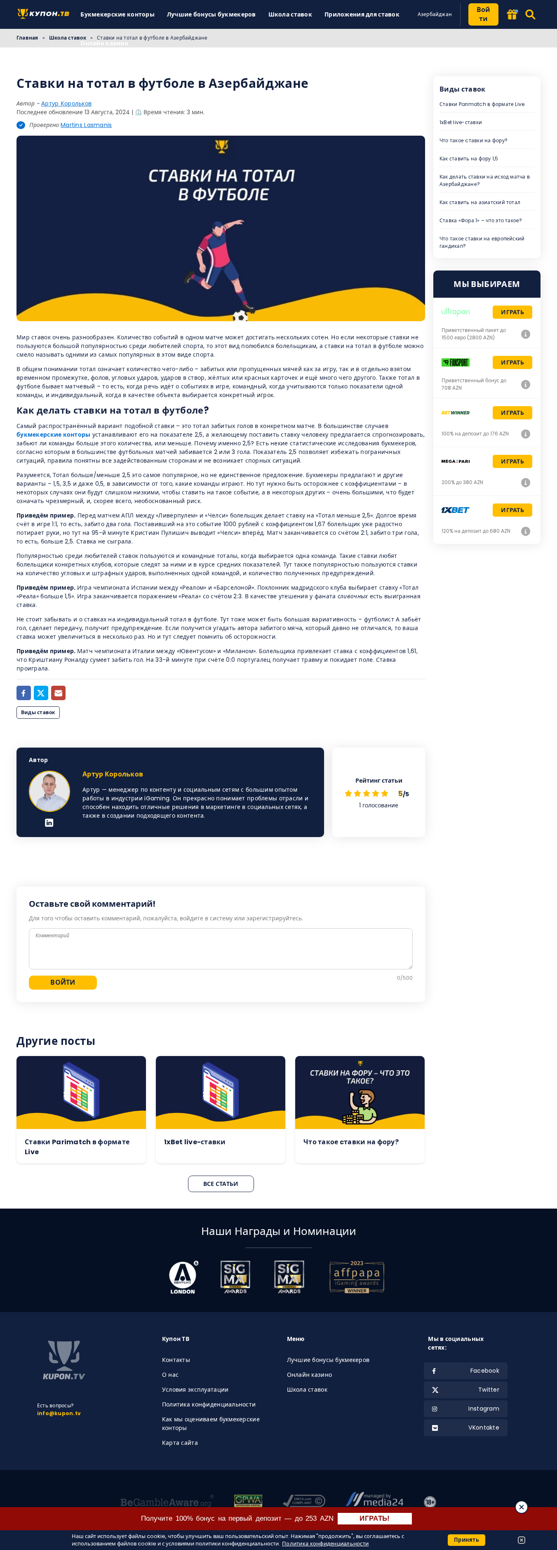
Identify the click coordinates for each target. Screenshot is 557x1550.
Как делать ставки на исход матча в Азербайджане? (484, 180)
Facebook (484, 1371)
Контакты (176, 1360)
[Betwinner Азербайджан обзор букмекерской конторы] (525, 433)
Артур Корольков (66, 103)
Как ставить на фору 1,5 (468, 158)
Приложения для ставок (362, 14)
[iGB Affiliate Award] (183, 1277)
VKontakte (483, 1427)
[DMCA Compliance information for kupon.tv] (304, 1502)
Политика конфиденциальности (209, 1404)
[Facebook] (23, 693)
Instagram (483, 1408)
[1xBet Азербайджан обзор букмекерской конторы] (525, 531)
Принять (466, 1540)
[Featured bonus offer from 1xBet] (512, 15)
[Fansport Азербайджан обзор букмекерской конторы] (525, 384)
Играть (512, 312)
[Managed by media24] (374, 1502)
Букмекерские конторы (117, 14)
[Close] (521, 1507)
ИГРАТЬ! (375, 1518)
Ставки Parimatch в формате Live (481, 104)
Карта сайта (180, 1443)
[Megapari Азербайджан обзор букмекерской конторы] (525, 482)
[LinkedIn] (49, 823)
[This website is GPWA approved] (248, 1502)
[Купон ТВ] (45, 14)
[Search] (531, 14)
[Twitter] (41, 693)
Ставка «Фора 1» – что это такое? (480, 220)
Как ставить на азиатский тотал (479, 202)
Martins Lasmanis (86, 125)
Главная (27, 37)
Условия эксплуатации (195, 1389)
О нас (170, 1375)
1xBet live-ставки (460, 122)
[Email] (58, 693)
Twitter (488, 1389)
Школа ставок (290, 14)
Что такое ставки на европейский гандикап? (481, 242)
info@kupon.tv (59, 1413)
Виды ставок (38, 712)
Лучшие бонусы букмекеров (211, 14)
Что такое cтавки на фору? (473, 140)
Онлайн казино (104, 43)
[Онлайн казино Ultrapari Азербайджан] (525, 334)
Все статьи (221, 1184)
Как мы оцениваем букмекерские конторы (211, 1423)
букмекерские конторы (53, 434)
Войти (484, 14)
